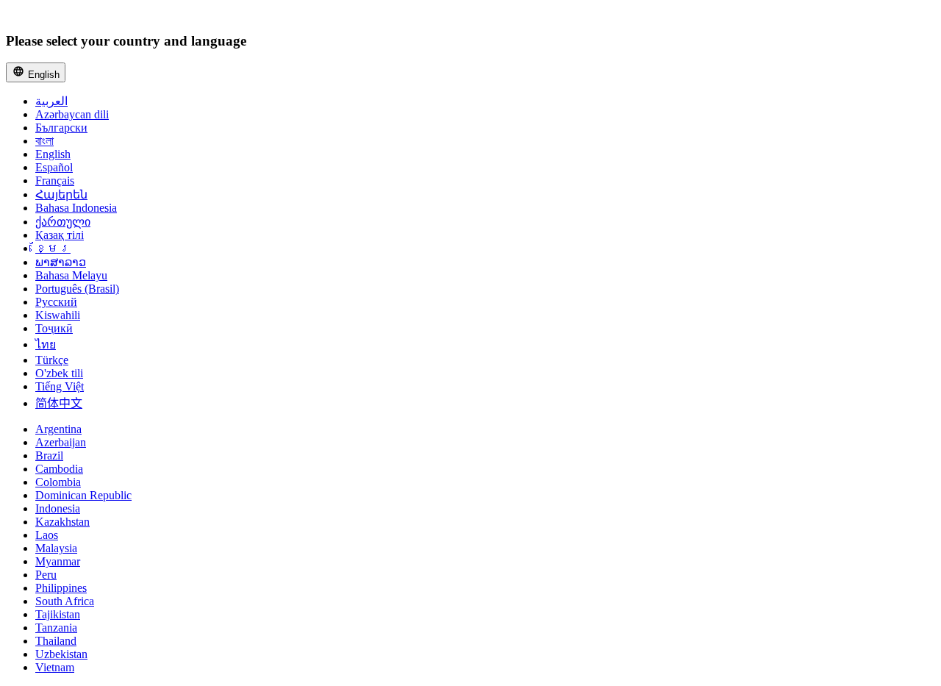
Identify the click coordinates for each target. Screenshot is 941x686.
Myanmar (57, 561)
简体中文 (58, 403)
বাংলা (44, 141)
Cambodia (59, 468)
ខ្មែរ (53, 248)
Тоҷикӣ (54, 328)
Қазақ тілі (59, 235)
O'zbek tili (59, 373)
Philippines (61, 588)
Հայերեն (61, 194)
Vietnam (54, 667)
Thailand (55, 641)
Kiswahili (57, 315)
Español (54, 167)
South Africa (64, 601)
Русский (56, 302)
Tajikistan (57, 614)
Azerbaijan (60, 442)
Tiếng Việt (59, 386)
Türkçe (51, 360)
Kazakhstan (62, 521)
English (42, 74)
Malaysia (56, 548)
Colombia (58, 482)
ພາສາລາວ (60, 262)
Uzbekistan (61, 654)
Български (61, 127)
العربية (51, 101)
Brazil (49, 455)
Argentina (58, 429)
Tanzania (56, 627)
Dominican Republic (83, 495)
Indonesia (57, 508)
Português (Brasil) (77, 288)
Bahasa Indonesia (76, 207)
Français (54, 180)
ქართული (62, 221)
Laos (46, 535)
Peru (46, 574)
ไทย (45, 344)
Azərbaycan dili (72, 114)
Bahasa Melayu (71, 275)
